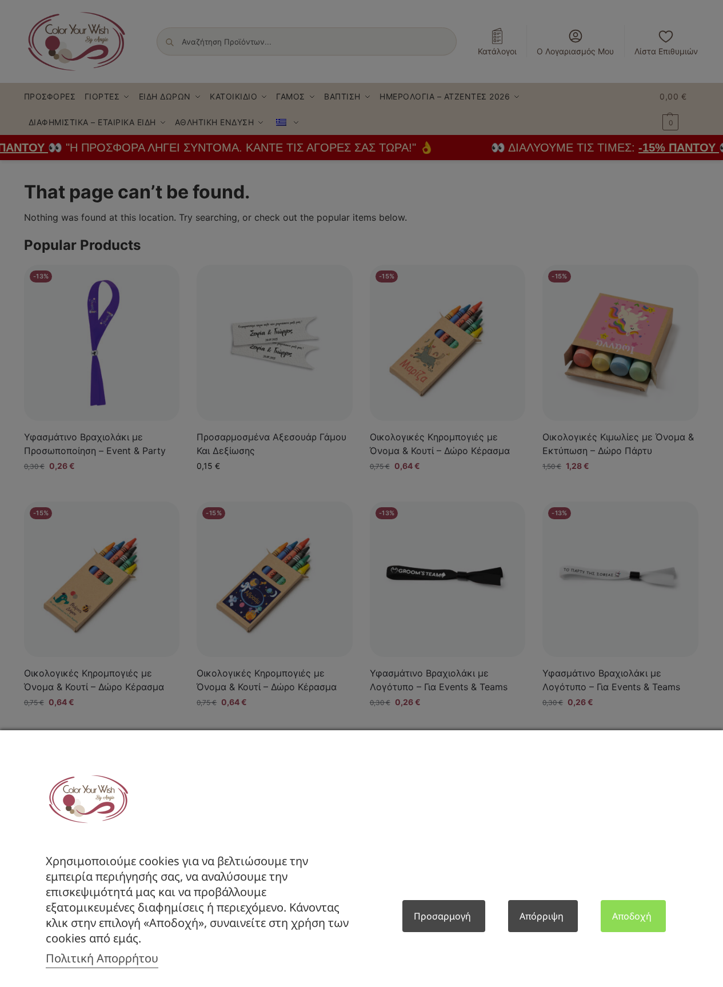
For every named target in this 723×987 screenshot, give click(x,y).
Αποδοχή (632, 916)
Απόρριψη (542, 916)
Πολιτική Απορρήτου (102, 958)
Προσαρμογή (442, 916)
